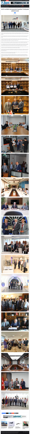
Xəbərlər (5, 5)
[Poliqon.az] (5, 3)
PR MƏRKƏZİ (14, 5)
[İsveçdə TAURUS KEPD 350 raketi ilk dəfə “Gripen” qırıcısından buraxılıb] (11, 423)
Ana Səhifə (2, 5)
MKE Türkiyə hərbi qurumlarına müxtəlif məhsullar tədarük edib (17, 427)
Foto (10, 5)
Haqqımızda (17, 5)
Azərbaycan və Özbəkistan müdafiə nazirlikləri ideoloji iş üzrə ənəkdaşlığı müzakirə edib (17, 0)
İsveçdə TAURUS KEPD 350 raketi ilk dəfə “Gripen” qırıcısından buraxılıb (11, 427)
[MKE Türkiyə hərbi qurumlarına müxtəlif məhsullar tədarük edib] (18, 423)
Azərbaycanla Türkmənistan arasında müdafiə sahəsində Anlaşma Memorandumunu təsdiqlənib (26, 428)
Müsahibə (7, 5)
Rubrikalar (20, 5)
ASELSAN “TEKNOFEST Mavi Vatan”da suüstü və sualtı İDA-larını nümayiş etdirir (4, 427)
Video (12, 5)
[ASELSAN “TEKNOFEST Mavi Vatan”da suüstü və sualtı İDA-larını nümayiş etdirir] (4, 423)
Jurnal (9, 5)
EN (22, 5)
